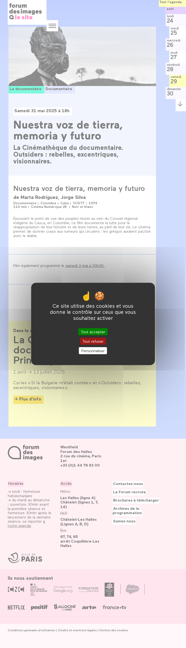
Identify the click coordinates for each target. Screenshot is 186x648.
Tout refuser (92, 341)
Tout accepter (93, 331)
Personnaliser (93, 350)
